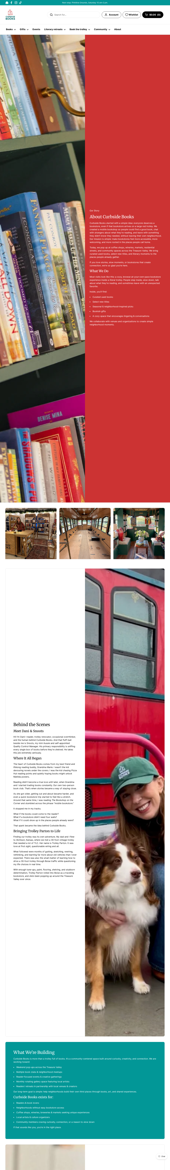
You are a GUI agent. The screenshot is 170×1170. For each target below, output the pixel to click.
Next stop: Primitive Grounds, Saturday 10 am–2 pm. (85, 3)
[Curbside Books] (10, 14)
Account (113, 14)
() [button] (155, 15)
